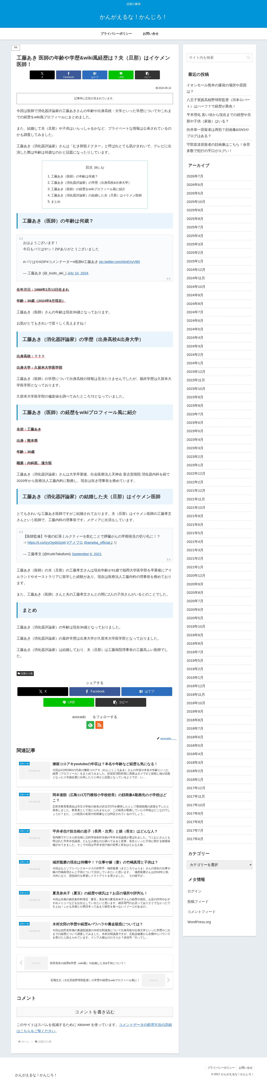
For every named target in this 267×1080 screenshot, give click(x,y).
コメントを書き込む (95, 1012)
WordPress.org (199, 922)
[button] (147, 74)
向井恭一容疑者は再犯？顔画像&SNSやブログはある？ (218, 133)
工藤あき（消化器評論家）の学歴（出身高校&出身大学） (91, 182)
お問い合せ (246, 1067)
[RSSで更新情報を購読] (99, 725)
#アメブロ (75, 543)
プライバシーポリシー (221, 1067)
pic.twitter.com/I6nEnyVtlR (119, 262)
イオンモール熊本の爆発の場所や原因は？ (216, 88)
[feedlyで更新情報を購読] (90, 725)
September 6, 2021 (87, 554)
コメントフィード (201, 912)
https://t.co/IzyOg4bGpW (47, 543)
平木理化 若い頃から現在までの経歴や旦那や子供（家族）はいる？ (219, 118)
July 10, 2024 (77, 273)
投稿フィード (198, 902)
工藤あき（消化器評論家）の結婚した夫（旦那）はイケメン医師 (96, 195)
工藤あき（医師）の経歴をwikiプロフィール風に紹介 (88, 189)
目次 (89, 167)
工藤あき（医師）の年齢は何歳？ (74, 176)
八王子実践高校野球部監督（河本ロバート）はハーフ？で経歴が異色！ (218, 103)
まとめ (55, 201)
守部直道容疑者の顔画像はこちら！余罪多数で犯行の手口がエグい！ (218, 148)
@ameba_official (97, 543)
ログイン (194, 891)
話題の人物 (27, 673)
